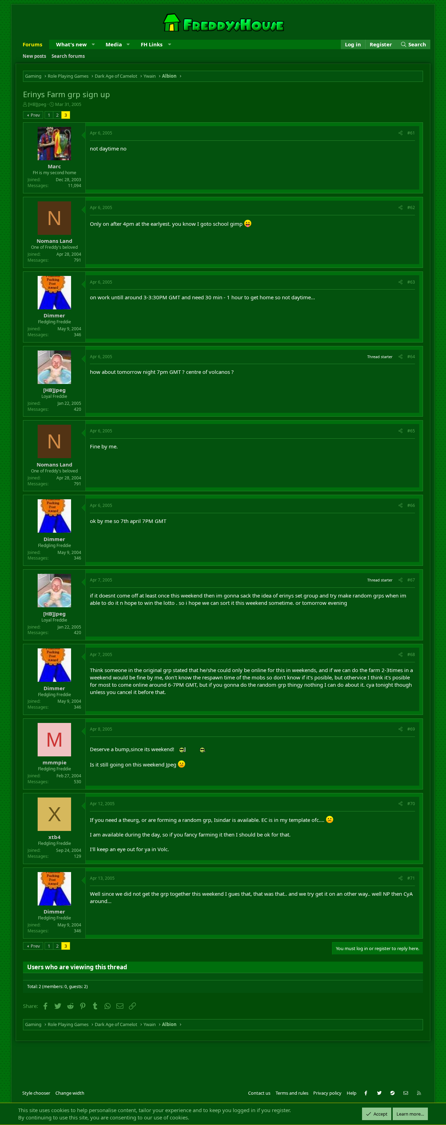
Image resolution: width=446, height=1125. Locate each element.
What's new (71, 44)
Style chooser (36, 1093)
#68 (411, 654)
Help (351, 1093)
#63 (411, 282)
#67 (411, 580)
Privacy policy (327, 1093)
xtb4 (54, 836)
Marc (54, 166)
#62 (411, 207)
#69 (411, 729)
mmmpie (55, 762)
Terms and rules (292, 1093)
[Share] (400, 133)
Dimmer (54, 315)
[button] (93, 44)
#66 (411, 505)
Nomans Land (54, 240)
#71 (411, 878)
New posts (34, 56)
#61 (411, 133)
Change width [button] (69, 1093)
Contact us (259, 1093)
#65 (411, 431)
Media (114, 44)
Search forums (68, 56)
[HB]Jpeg (37, 104)
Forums (32, 44)
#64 (411, 357)
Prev (35, 115)
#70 (411, 804)
